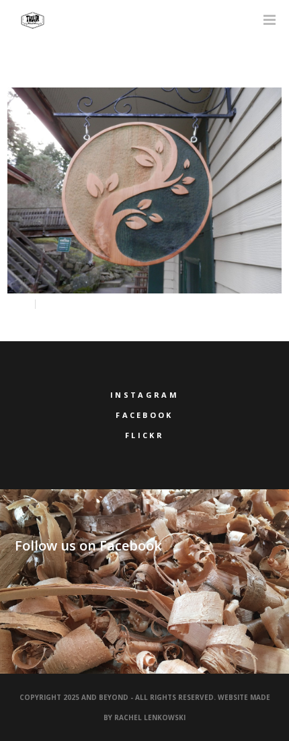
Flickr (144, 435)
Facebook (144, 415)
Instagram (144, 395)
